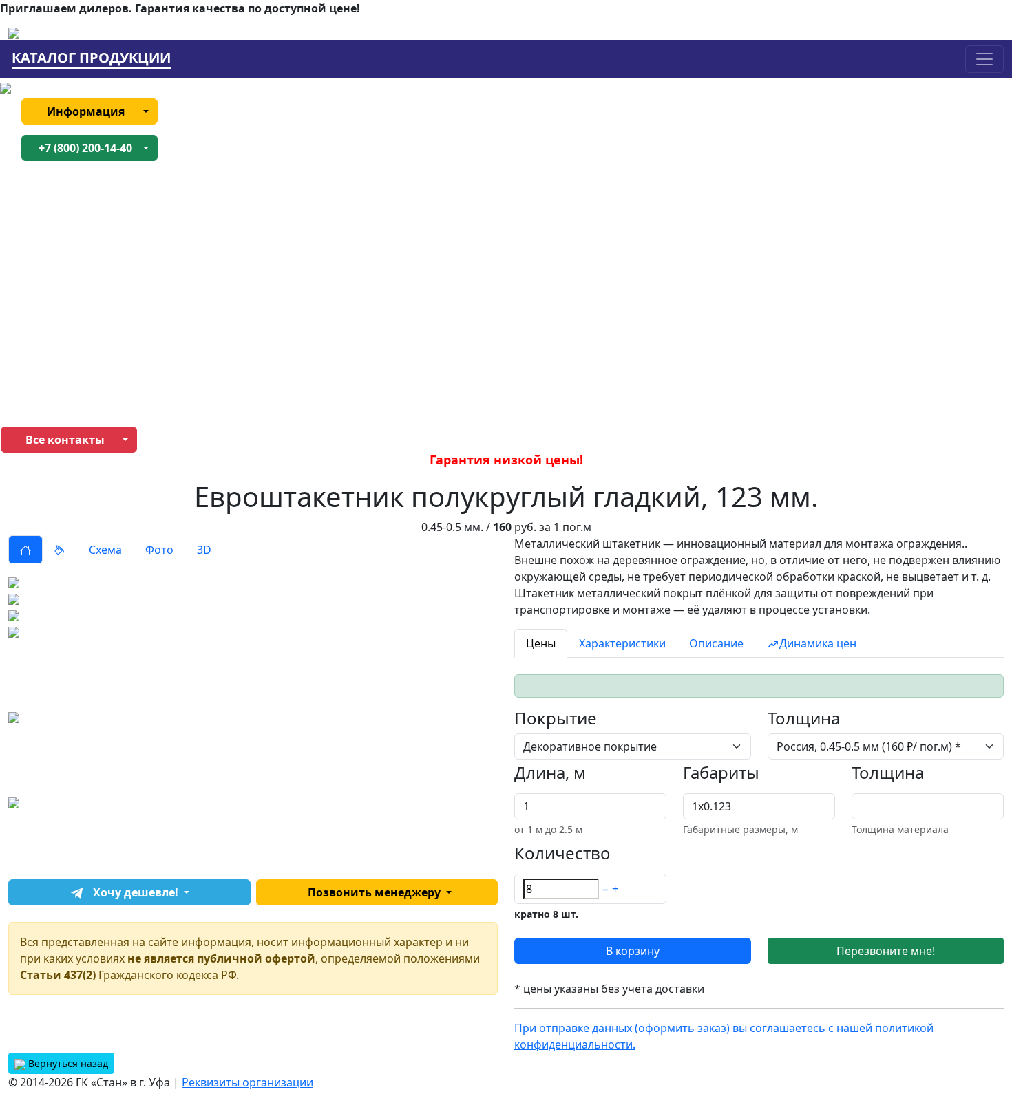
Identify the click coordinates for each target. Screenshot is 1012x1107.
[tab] (25, 549)
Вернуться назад (66, 1063)
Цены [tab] (541, 643)
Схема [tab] (105, 549)
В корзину (633, 950)
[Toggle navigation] (984, 59)
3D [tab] (204, 549)
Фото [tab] (159, 549)
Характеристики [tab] (622, 643)
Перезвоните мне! (885, 950)
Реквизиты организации (247, 1082)
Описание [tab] (716, 643)
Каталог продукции (91, 58)
